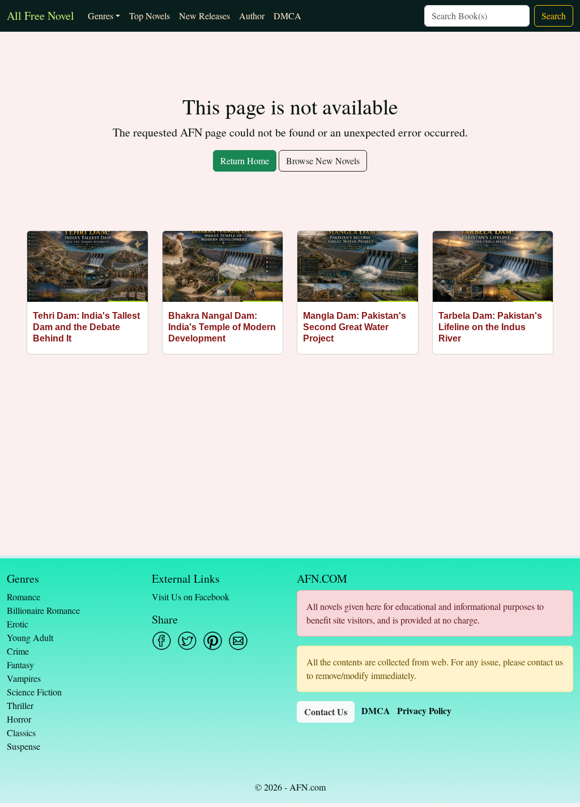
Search (553, 16)
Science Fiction (34, 692)
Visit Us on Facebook (190, 597)
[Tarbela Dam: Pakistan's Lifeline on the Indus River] (493, 266)
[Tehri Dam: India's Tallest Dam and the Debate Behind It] (87, 266)
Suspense (23, 746)
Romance (23, 597)
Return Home (244, 160)
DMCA (287, 16)
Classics (21, 732)
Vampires (24, 678)
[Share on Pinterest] (213, 641)
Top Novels (149, 16)
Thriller (20, 705)
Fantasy (20, 665)
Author (252, 16)
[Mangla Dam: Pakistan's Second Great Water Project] (357, 266)
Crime (18, 651)
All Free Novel (40, 15)
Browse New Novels (323, 160)
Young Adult (30, 637)
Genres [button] (100, 16)
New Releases (204, 16)
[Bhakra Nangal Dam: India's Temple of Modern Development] (223, 266)
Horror (19, 719)
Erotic (17, 624)
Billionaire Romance (43, 610)
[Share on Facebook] (162, 641)
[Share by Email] (238, 641)
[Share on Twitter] (187, 641)
